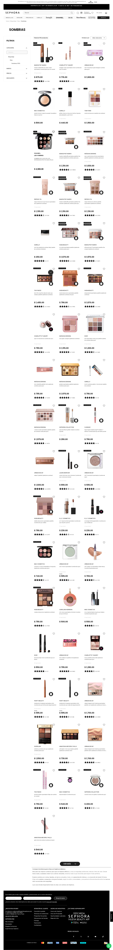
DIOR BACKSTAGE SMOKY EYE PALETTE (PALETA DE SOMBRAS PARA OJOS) (95, 339)
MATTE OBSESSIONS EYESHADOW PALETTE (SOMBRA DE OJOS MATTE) (44, 521)
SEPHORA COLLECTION (66, 427)
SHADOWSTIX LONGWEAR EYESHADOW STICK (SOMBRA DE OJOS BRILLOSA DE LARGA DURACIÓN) (45, 704)
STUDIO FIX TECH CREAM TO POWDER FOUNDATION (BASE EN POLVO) (45, 114)
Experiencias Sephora (11, 928)
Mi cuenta (99, 12)
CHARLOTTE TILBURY (66, 65)
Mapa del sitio (55, 918)
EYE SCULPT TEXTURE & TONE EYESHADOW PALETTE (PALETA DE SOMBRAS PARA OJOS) (94, 157)
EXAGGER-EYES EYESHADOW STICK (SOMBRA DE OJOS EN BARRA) (70, 68)
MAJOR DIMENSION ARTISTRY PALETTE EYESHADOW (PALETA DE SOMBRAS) (92, 202)
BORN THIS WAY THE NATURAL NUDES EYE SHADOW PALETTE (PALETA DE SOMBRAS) (43, 293)
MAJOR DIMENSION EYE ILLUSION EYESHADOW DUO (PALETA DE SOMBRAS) (44, 202)
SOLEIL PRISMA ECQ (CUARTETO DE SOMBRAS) (94, 113)
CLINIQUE (87, 427)
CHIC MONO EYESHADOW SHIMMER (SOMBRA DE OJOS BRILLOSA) (69, 613)
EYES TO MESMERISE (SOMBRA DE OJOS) (43, 338)
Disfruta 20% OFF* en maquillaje (44, 5)
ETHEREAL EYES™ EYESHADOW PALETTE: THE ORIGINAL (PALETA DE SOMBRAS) (94, 248)
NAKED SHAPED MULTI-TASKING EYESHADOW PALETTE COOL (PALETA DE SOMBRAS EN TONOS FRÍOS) (95, 704)
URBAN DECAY (89, 65)
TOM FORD (87, 111)
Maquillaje (13, 21)
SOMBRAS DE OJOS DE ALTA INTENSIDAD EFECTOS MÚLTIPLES (43, 159)
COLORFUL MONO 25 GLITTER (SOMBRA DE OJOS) (95, 794)
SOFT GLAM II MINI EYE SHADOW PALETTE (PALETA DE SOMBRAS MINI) (68, 749)
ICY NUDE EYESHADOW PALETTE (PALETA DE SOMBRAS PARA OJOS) (69, 248)
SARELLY (62, 111)
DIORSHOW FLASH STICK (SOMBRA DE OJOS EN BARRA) (44, 658)
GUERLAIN (37, 746)
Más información (90, 2)
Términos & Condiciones (41, 913)
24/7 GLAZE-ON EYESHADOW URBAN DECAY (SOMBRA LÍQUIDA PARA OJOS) (94, 567)
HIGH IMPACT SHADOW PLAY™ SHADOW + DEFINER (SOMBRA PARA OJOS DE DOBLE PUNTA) (95, 430)
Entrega (36, 920)
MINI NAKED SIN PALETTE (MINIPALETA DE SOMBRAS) (69, 658)
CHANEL (37, 153)
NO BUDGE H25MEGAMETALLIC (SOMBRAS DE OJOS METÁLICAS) (95, 521)
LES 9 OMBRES (38, 155)
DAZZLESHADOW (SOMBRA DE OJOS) (67, 794)
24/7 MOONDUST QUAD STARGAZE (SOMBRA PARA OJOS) (94, 68)
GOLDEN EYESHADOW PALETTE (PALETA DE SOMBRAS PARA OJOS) (69, 385)
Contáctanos (37, 925)
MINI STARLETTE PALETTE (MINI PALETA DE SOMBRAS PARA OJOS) (43, 385)
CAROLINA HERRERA (65, 609)
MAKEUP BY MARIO (40, 65)
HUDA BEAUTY (63, 245)
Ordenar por (85, 38)
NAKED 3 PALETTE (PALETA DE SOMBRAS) (43, 475)
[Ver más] (45, 61)
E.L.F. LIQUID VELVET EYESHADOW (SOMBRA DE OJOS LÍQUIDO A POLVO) (69, 521)
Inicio (7, 21)
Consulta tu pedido (39, 911)
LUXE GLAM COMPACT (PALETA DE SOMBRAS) (69, 338)
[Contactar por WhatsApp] (108, 945)
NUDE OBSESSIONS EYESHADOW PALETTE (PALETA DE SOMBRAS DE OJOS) (68, 293)
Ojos (18, 21)
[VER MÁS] (45, 149)
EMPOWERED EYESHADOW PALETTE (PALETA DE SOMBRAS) (95, 293)
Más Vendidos (9, 921)
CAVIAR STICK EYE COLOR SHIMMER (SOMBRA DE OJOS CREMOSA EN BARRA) (70, 476)
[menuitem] (9, 17)
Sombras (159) (15, 63)
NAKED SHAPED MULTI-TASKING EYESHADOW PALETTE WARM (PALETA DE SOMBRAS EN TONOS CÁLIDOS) (95, 750)
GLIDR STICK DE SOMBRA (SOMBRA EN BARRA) (44, 840)
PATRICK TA (37, 199)
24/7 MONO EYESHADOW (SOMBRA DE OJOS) (69, 566)
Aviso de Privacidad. (52, 902)
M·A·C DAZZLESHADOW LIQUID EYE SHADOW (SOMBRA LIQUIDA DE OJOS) (94, 613)
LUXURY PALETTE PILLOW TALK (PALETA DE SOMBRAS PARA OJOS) (93, 658)
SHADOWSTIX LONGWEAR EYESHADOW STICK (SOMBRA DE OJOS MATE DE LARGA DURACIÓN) (69, 704)
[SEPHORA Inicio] (13, 13)
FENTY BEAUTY (39, 701)
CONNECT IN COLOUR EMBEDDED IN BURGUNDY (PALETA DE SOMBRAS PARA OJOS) (45, 567)
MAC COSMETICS (39, 111)
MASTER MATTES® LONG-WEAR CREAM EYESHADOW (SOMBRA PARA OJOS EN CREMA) (44, 68)
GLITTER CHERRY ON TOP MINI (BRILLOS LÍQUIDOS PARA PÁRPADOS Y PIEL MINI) (70, 114)
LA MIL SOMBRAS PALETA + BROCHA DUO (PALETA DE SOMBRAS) (95, 385)
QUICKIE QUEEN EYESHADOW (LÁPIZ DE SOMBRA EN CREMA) (45, 795)
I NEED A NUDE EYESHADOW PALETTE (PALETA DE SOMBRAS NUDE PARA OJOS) (44, 430)
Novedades (8, 924)
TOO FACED (37, 290)
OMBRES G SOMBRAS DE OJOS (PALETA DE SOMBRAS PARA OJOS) (43, 749)
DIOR (86, 336)
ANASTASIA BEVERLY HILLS (68, 746)
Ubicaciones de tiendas (41, 918)
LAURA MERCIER (64, 473)
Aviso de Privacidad (56, 913)
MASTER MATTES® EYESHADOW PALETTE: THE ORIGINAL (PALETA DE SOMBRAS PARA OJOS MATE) (69, 157)
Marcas (103, 17)
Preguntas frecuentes (40, 916)
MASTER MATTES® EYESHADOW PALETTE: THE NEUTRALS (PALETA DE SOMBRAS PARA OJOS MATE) (69, 202)
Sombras (23, 21)
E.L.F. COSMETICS (64, 518)
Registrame (60, 898)
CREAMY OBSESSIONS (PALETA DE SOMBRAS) (44, 612)
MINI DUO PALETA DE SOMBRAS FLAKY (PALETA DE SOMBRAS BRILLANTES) (44, 248)
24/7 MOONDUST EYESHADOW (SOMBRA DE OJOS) (94, 476)
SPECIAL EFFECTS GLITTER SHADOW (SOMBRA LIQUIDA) (69, 430)
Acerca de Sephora (56, 911)
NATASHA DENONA (90, 153)
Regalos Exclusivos (11, 926)
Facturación (37, 923)
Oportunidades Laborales (58, 916)
